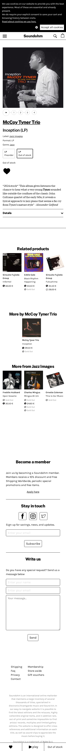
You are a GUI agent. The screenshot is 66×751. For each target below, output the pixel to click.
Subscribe (33, 543)
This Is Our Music (54, 396)
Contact (16, 678)
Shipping (16, 666)
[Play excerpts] (6, 112)
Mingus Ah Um (31, 396)
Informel (7, 281)
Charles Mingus (32, 392)
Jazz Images (16, 136)
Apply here (33, 491)
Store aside (35, 670)
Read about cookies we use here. (19, 21)
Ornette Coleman (54, 392)
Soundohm (33, 36)
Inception (27, 344)
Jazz (12, 144)
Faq (13, 670)
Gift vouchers (36, 674)
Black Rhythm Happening (31, 280)
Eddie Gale (29, 275)
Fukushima (51, 281)
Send (33, 637)
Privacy (15, 674)
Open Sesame (10, 396)
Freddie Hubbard (11, 392)
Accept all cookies (52, 27)
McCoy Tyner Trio (21, 122)
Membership (35, 666)
